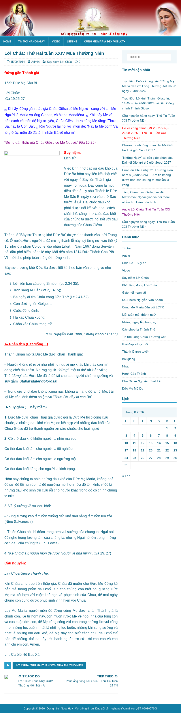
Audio (126, 255)
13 (151, 443)
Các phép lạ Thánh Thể (138, 329)
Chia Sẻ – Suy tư (134, 263)
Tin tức (127, 248)
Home (7, 41)
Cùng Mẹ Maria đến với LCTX (104, 41)
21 (159, 450)
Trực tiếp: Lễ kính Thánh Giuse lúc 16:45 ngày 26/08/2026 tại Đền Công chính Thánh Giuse (148, 103)
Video (56, 41)
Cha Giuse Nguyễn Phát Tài (141, 381)
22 (167, 450)
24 (126, 458)
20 (151, 450)
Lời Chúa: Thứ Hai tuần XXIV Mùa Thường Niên (49, 665)
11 (134, 443)
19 (142, 450)
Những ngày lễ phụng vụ (139, 322)
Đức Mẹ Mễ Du (132, 388)
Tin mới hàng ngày (31, 41)
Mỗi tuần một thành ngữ (139, 314)
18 (134, 450)
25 (134, 458)
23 (175, 450)
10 (126, 443)
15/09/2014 (18, 61)
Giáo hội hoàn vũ (134, 292)
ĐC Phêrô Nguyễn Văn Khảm (142, 300)
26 (142, 458)
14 (159, 443)
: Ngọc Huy (66, 708)
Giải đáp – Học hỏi (135, 344)
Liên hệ (72, 41)
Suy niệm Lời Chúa (59, 61)
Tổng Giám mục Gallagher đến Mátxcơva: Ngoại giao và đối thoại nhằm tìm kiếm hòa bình (146, 197)
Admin (35, 61)
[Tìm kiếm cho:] (149, 57)
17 (126, 450)
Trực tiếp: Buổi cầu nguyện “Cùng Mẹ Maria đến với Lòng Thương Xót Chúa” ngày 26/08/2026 (149, 86)
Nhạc (125, 366)
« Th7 (126, 476)
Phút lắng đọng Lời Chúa (139, 285)
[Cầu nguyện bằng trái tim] (90, 34)
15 (167, 443)
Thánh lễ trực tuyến (135, 351)
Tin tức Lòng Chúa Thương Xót (144, 336)
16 (175, 443)
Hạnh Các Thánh (134, 373)
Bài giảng (128, 359)
